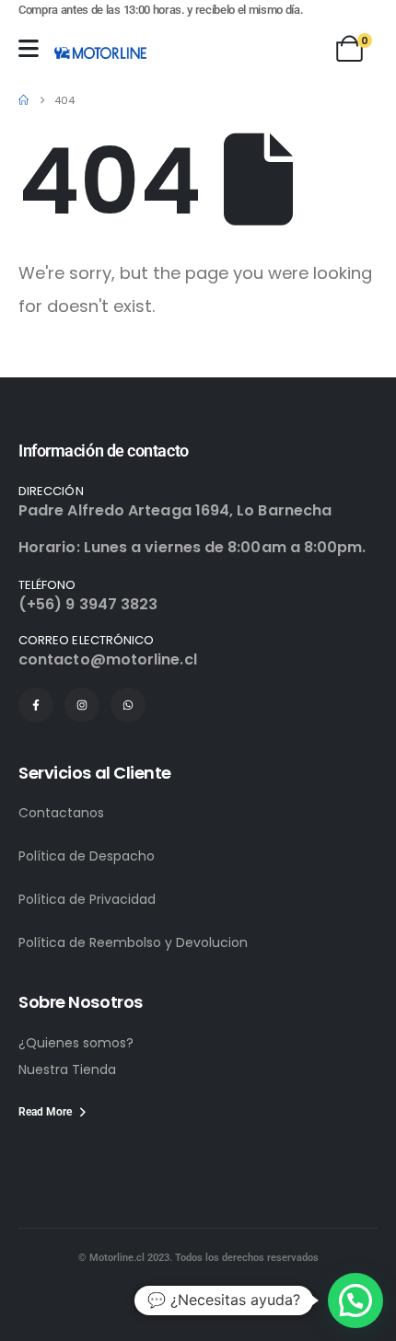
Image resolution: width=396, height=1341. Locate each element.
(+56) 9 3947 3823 (87, 604)
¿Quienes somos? (76, 1043)
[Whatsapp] (128, 705)
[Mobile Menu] (28, 48)
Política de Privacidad (87, 899)
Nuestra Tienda (67, 1069)
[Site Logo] (100, 52)
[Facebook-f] (35, 705)
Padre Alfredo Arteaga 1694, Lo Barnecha (175, 510)
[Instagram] (81, 705)
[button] (355, 1300)
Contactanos (61, 812)
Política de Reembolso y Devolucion (133, 942)
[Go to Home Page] (23, 100)
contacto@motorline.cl (107, 659)
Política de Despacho (86, 856)
